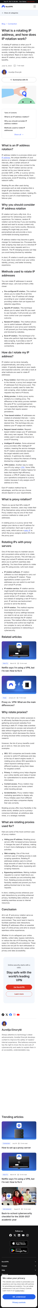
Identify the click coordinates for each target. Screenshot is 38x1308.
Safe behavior (7, 1209)
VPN (22, 467)
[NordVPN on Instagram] (14, 1014)
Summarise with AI (20, 80)
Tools (4, 698)
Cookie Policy (19, 1291)
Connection (12, 24)
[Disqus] (19, 1084)
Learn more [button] (19, 994)
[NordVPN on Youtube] (18, 1014)
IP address (6, 157)
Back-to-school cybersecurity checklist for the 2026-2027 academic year (17, 1216)
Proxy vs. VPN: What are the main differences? (19, 704)
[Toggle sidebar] (34, 6)
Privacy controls (19, 1302)
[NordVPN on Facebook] (10, 1014)
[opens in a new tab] (10, 1235)
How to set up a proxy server (16, 1147)
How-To (5, 663)
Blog (3, 24)
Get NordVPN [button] (19, 987)
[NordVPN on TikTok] (3, 1014)
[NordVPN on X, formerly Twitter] (6, 1014)
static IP (27, 530)
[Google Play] (19, 1250)
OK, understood (19, 1297)
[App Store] (19, 1243)
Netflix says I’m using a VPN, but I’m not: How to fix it (18, 669)
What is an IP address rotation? (16, 117)
